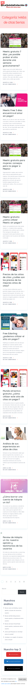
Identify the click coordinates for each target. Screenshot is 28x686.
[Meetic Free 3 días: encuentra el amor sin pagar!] (14, 100)
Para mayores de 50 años (14, 661)
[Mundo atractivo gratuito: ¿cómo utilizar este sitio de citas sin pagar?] (14, 378)
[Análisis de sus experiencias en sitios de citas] (14, 433)
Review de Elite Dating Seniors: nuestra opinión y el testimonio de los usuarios (14, 618)
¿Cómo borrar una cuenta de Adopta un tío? (13, 499)
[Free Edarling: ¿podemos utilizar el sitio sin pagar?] (14, 321)
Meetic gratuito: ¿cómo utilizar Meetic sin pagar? (12, 220)
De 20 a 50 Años (14, 654)
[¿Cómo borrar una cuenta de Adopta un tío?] (14, 486)
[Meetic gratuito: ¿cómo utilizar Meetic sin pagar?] (14, 206)
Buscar (4, 588)
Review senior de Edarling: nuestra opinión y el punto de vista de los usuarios (13, 610)
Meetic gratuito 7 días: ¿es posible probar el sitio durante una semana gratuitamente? (12, 58)
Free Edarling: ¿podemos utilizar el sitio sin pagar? (13, 336)
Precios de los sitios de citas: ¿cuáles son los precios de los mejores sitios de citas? (14, 280)
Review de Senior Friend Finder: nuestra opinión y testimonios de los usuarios (14, 626)
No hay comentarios (9, 84)
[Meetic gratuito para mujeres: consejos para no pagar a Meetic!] (14, 150)
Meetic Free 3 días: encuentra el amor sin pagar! (13, 113)
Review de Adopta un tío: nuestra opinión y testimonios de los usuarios (12, 543)
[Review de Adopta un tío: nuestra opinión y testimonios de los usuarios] (1, 533)
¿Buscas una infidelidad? (14, 668)
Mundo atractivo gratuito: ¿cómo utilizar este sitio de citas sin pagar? (13, 395)
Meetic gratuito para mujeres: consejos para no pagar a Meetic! (14, 164)
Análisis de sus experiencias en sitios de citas (11, 446)
